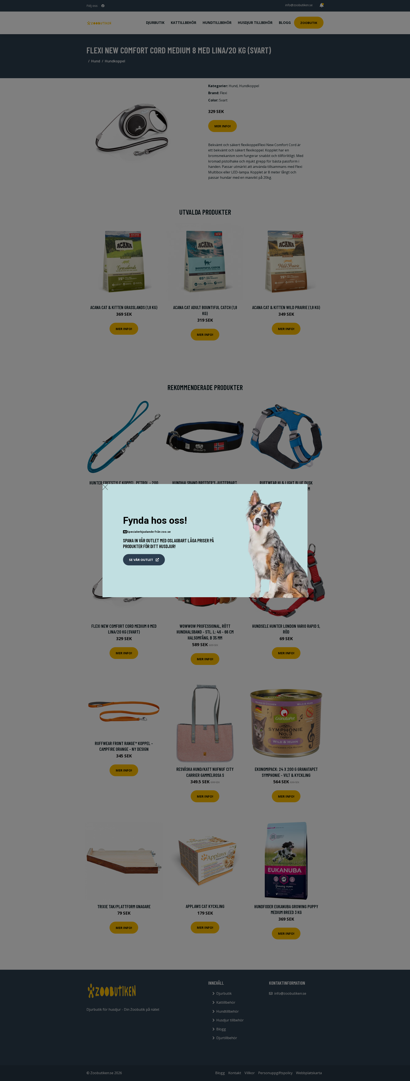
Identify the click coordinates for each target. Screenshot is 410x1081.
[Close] (105, 487)
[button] (144, 560)
